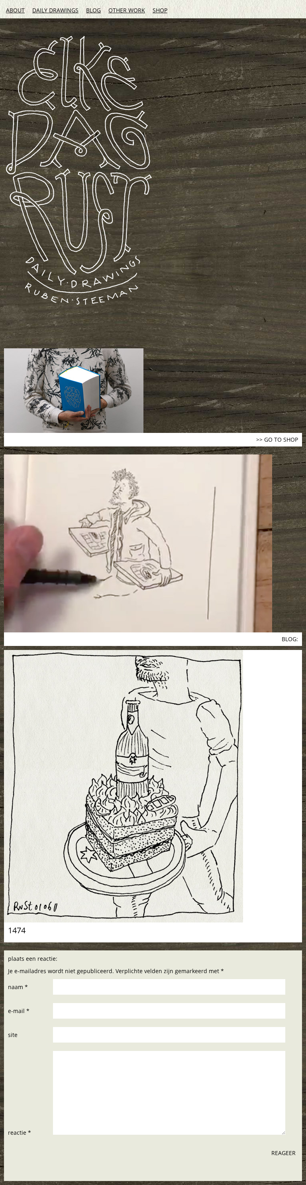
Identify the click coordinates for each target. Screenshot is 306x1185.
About (15, 10)
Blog (93, 10)
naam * (18, 987)
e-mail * (18, 1011)
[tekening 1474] (153, 786)
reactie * (19, 1132)
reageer (283, 1153)
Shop (160, 10)
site (13, 1035)
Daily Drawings (55, 10)
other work (126, 10)
